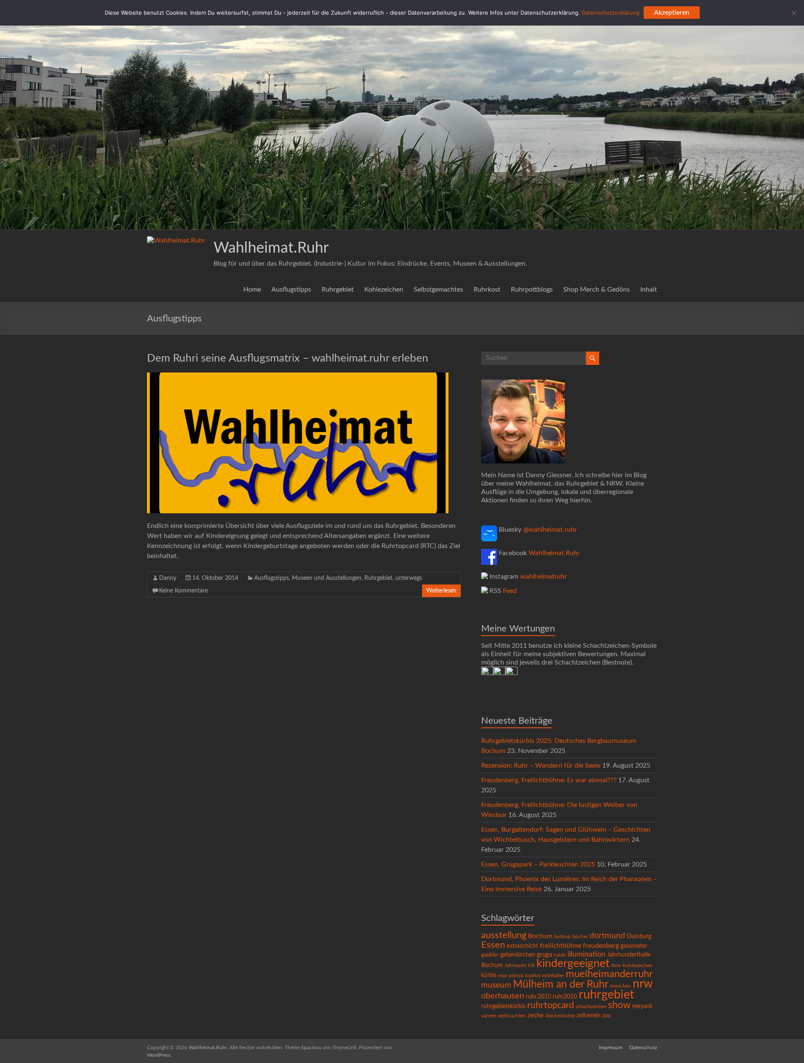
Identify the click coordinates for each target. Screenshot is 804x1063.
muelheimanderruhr (609, 974)
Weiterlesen (441, 591)
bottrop (562, 936)
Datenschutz (643, 1047)
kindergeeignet (573, 963)
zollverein (588, 1016)
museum (496, 985)
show (619, 1005)
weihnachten (511, 1016)
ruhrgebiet (606, 994)
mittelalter (553, 975)
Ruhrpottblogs (532, 289)
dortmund (607, 936)
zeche (536, 1015)
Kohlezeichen (383, 289)
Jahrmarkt (515, 965)
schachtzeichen (591, 1006)
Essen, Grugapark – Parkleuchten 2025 (538, 864)
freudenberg (601, 945)
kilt (531, 965)
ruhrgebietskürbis (503, 1006)
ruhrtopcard (550, 1005)
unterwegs (408, 578)
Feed (510, 590)
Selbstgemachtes (438, 289)
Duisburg (639, 936)
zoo (606, 1016)
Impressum (611, 1047)
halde (560, 954)
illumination (586, 954)
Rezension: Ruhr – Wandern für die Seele (540, 765)
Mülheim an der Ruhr (560, 984)
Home (252, 289)
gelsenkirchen (517, 955)
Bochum (540, 936)
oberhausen (502, 996)
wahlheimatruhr (543, 576)
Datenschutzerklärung (610, 12)
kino (616, 965)
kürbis (489, 975)
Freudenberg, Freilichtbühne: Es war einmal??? (548, 780)
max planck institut (519, 975)
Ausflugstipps (291, 289)
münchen (620, 986)
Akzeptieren (671, 12)
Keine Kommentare (183, 591)
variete (488, 1015)
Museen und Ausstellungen (326, 578)
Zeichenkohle (560, 1015)
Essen (493, 945)
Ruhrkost (487, 289)
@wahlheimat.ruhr (550, 529)
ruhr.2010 (538, 997)
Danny (167, 578)
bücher (580, 936)
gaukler (490, 955)
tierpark (642, 1006)
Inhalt (648, 289)
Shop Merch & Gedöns (596, 289)
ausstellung (503, 935)
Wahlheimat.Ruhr (271, 248)
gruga (544, 955)
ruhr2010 (565, 997)
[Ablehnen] (793, 13)
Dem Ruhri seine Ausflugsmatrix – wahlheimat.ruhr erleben (287, 358)
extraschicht (522, 946)
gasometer (634, 946)
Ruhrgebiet (338, 289)
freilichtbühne (560, 945)
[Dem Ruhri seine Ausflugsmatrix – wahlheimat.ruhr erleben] (297, 376)
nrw (643, 984)
